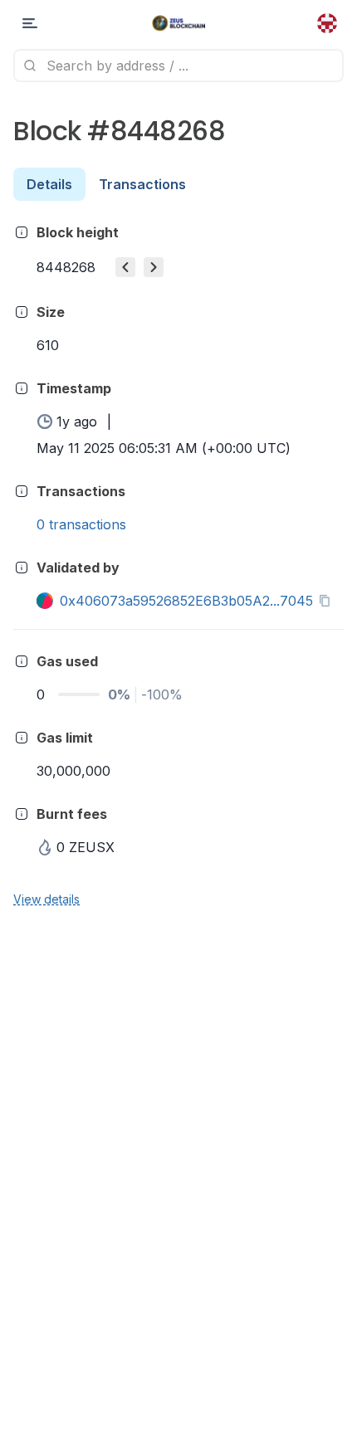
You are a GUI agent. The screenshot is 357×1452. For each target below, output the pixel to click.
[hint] (21, 232)
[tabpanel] (178, 565)
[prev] (125, 267)
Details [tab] (49, 184)
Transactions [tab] (142, 184)
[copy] (328, 600)
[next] (154, 267)
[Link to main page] (179, 23)
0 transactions (81, 524)
